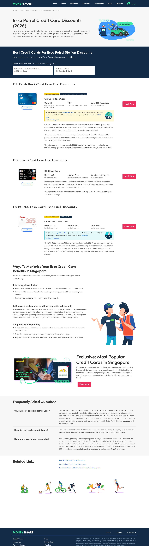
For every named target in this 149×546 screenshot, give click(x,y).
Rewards (119, 3)
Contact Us (131, 532)
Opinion (47, 545)
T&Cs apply (84, 235)
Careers (119, 532)
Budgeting (48, 542)
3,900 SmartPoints (62, 233)
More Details (27, 108)
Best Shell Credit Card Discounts (72, 460)
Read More (129, 226)
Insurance (74, 3)
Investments (99, 3)
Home (15, 10)
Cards (54, 3)
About (108, 532)
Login (134, 4)
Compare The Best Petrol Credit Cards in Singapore (79, 467)
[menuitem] (54, 3)
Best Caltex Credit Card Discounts (72, 464)
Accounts (86, 3)
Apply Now (129, 103)
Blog (110, 3)
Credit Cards (24, 10)
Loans (63, 3)
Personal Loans (19, 545)
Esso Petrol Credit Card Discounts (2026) (46, 10)
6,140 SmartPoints (68, 112)
